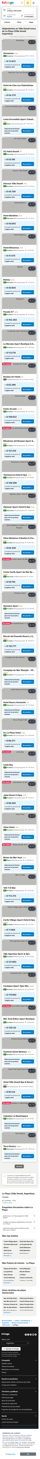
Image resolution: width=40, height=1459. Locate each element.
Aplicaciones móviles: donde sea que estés (16, 1382)
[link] (22, 3)
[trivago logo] (8, 3)
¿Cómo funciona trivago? (10, 1422)
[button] (19, 10)
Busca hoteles (7, 1320)
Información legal (7, 1397)
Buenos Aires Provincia (20, 1323)
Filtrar (19, 22)
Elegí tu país (6, 1339)
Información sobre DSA (9, 1403)
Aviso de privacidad (8, 1400)
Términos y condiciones (9, 1394)
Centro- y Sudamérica (22, 1320)
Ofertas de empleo (8, 1366)
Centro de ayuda (7, 1419)
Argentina (5, 1323)
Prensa (4, 1372)
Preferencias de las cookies (11, 1406)
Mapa (31, 22)
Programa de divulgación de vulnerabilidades (17, 1409)
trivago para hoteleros (9, 1385)
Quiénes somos (7, 1363)
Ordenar (7, 22)
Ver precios (27, 66)
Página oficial (7, 1203)
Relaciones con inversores (10, 1369)
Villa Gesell (6, 1325)
